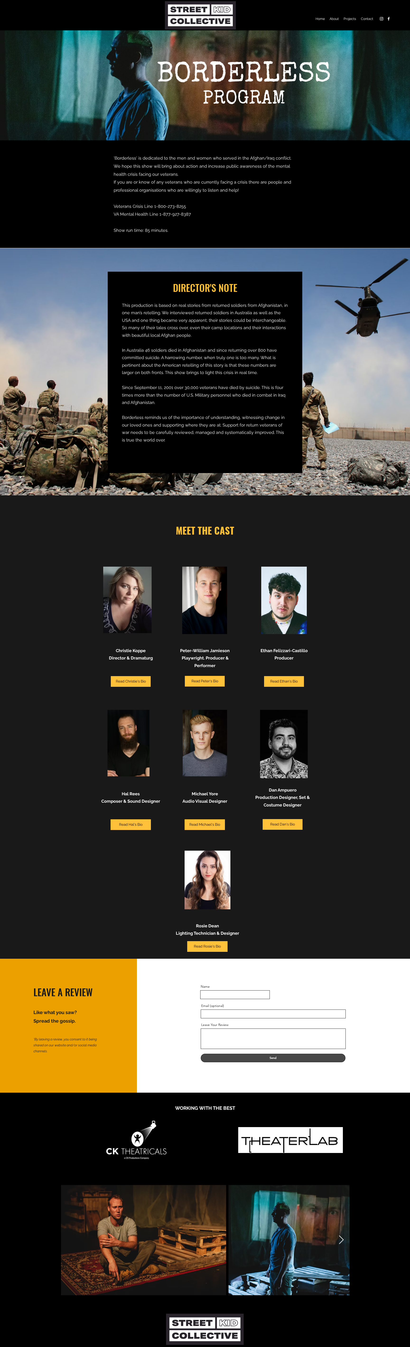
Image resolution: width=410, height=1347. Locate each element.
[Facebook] (388, 18)
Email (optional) (212, 1005)
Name (205, 986)
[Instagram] (381, 18)
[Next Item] (341, 1240)
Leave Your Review (214, 1024)
